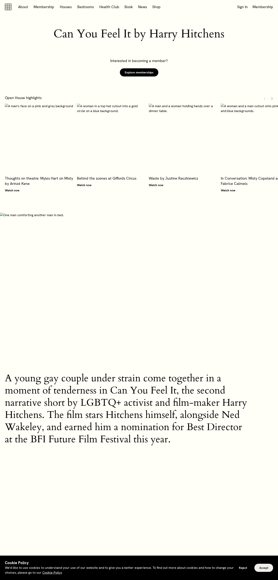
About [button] (23, 6)
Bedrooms (85, 6)
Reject (243, 568)
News (142, 6)
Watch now (12, 190)
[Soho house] (9, 7)
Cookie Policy (52, 572)
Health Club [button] (109, 6)
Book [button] (129, 6)
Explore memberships (139, 72)
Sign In (242, 6)
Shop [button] (156, 6)
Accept (263, 568)
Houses (66, 6)
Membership (44, 6)
